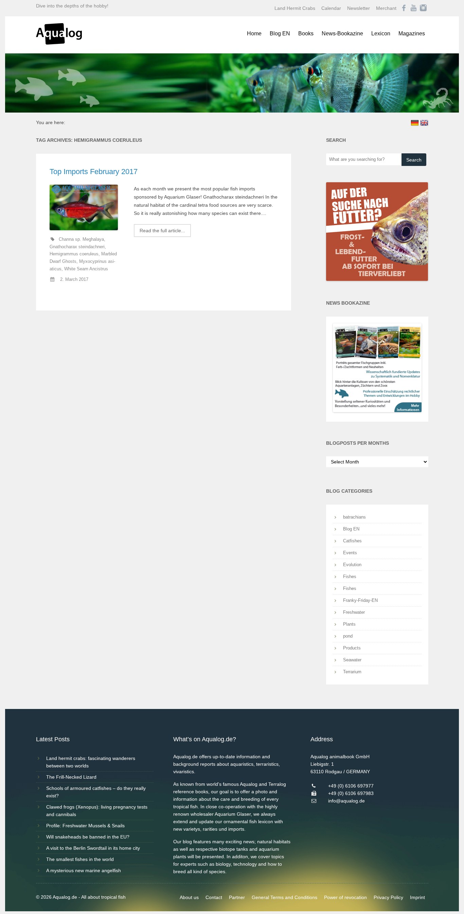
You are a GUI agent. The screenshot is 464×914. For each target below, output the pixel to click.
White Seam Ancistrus (86, 269)
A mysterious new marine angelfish (83, 870)
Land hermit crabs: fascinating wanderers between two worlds (90, 762)
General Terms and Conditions (284, 897)
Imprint (417, 897)
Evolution (352, 564)
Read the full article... (162, 230)
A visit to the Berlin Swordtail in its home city (93, 848)
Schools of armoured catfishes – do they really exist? (96, 791)
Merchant (386, 8)
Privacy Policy (388, 897)
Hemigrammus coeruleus (74, 254)
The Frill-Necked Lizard (71, 777)
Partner (237, 897)
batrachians (354, 517)
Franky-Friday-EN (360, 600)
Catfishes (352, 540)
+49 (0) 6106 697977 (351, 786)
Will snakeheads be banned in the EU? (87, 837)
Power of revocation (345, 897)
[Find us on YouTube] (413, 8)
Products (352, 647)
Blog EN (280, 33)
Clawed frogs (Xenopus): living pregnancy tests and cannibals (96, 810)
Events (350, 552)
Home (254, 33)
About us (189, 897)
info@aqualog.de (346, 800)
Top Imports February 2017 (94, 171)
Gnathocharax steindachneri (77, 246)
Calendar (331, 8)
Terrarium (352, 671)
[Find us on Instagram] (423, 8)
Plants (349, 624)
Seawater (352, 659)
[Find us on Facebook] (403, 8)
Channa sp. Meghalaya (81, 239)
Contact (214, 897)
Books (306, 33)
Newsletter (358, 8)
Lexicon (380, 33)
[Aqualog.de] (59, 43)
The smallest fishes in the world (80, 859)
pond (348, 636)
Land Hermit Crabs (294, 8)
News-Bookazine (342, 33)
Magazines (411, 33)
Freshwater (354, 612)
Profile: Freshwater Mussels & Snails (85, 825)
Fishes (349, 576)
